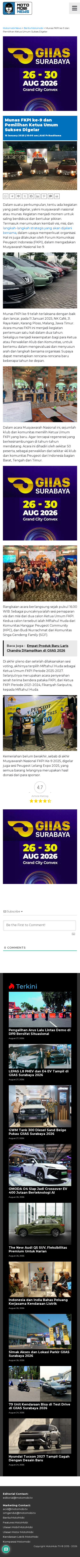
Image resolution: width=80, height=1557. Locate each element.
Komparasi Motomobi (16, 1541)
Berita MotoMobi (13, 1517)
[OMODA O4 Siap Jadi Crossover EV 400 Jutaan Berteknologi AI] (40, 1165)
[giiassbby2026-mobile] (40, 73)
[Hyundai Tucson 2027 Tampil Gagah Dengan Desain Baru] (40, 1436)
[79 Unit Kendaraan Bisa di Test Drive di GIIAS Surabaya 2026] (40, 1383)
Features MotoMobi (15, 1522)
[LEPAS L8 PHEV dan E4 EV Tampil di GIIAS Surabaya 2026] (40, 1056)
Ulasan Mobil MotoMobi (18, 1527)
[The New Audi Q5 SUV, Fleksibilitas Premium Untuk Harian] (40, 1223)
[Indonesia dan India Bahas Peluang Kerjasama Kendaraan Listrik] (40, 1279)
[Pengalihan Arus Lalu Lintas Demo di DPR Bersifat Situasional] (40, 1009)
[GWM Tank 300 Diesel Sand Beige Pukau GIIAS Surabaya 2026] (40, 1106)
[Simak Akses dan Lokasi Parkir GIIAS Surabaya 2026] (40, 1331)
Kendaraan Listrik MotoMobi (20, 1536)
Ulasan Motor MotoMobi (18, 1532)
